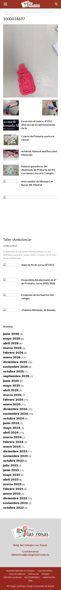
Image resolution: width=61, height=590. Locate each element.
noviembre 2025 (15, 367)
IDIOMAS (45, 574)
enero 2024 (12, 446)
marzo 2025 (12, 395)
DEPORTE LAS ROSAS (13, 577)
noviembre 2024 (15, 414)
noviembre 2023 (15, 456)
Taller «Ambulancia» (17, 239)
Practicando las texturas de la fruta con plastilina (32, 11)
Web (30, 580)
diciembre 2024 (15, 409)
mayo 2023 (11, 475)
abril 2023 (10, 479)
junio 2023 (11, 470)
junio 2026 (11, 334)
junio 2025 (11, 381)
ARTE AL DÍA (33, 574)
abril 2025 (10, 390)
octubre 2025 (13, 371)
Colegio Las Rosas (10, 246)
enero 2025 (11, 404)
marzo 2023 (12, 484)
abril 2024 (11, 432)
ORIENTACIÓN (49, 577)
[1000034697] (30, 96)
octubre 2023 (13, 461)
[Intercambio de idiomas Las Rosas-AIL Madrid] (11, 185)
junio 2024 (11, 423)
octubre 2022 (13, 507)
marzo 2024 (12, 437)
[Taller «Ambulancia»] (30, 215)
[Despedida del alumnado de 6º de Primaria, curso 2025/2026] (11, 283)
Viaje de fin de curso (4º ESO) (37, 264)
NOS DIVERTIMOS (32, 577)
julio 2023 (10, 465)
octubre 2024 (13, 418)
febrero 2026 (13, 352)
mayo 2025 (11, 385)
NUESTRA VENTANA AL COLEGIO (20, 570)
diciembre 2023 (15, 451)
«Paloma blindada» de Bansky (38, 309)
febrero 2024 (13, 442)
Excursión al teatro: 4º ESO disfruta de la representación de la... (38, 125)
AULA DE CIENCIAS (17, 574)
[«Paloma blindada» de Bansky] (11, 313)
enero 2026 (12, 357)
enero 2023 (11, 493)
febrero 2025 (13, 399)
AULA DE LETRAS (45, 570)
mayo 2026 (11, 338)
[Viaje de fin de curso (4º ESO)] (11, 268)
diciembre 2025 (15, 362)
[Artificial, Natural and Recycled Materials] (11, 155)
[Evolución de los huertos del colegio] (11, 298)
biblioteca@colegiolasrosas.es (30, 554)
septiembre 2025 (16, 376)
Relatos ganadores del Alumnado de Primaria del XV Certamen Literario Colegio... (38, 170)
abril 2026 (11, 343)
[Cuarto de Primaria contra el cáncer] (11, 140)
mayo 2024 (11, 428)
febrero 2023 (13, 489)
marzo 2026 (12, 348)
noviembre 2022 (15, 503)
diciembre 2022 (15, 498)
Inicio (5, 11)
